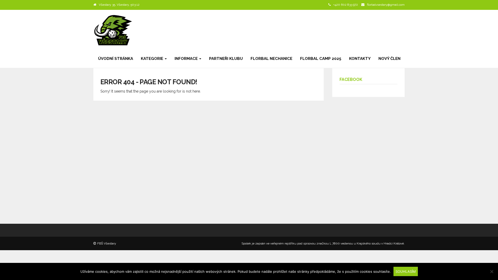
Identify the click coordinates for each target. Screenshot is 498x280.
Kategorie (152, 58)
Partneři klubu (226, 58)
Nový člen (389, 58)
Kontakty (360, 58)
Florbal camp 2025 (320, 58)
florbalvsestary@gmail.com (386, 4)
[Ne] (491, 271)
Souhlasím (406, 271)
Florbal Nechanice (271, 58)
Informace (187, 58)
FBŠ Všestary (106, 243)
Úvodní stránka (115, 58)
